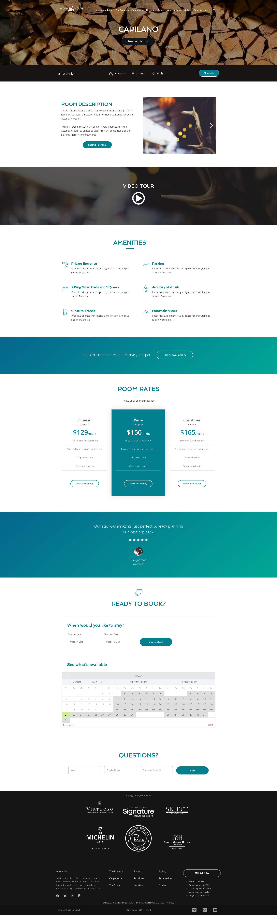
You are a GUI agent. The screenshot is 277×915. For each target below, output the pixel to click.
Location (177, 9)
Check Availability (175, 355)
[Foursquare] (79, 895)
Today (138, 675)
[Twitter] (64, 895)
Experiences (164, 9)
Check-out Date (111, 634)
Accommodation (104, 9)
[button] (147, 125)
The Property (122, 9)
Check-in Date (74, 634)
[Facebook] (57, 895)
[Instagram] (72, 895)
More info (209, 73)
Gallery (188, 9)
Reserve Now (200, 9)
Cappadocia (137, 9)
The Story (151, 9)
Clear (210, 725)
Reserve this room (138, 41)
